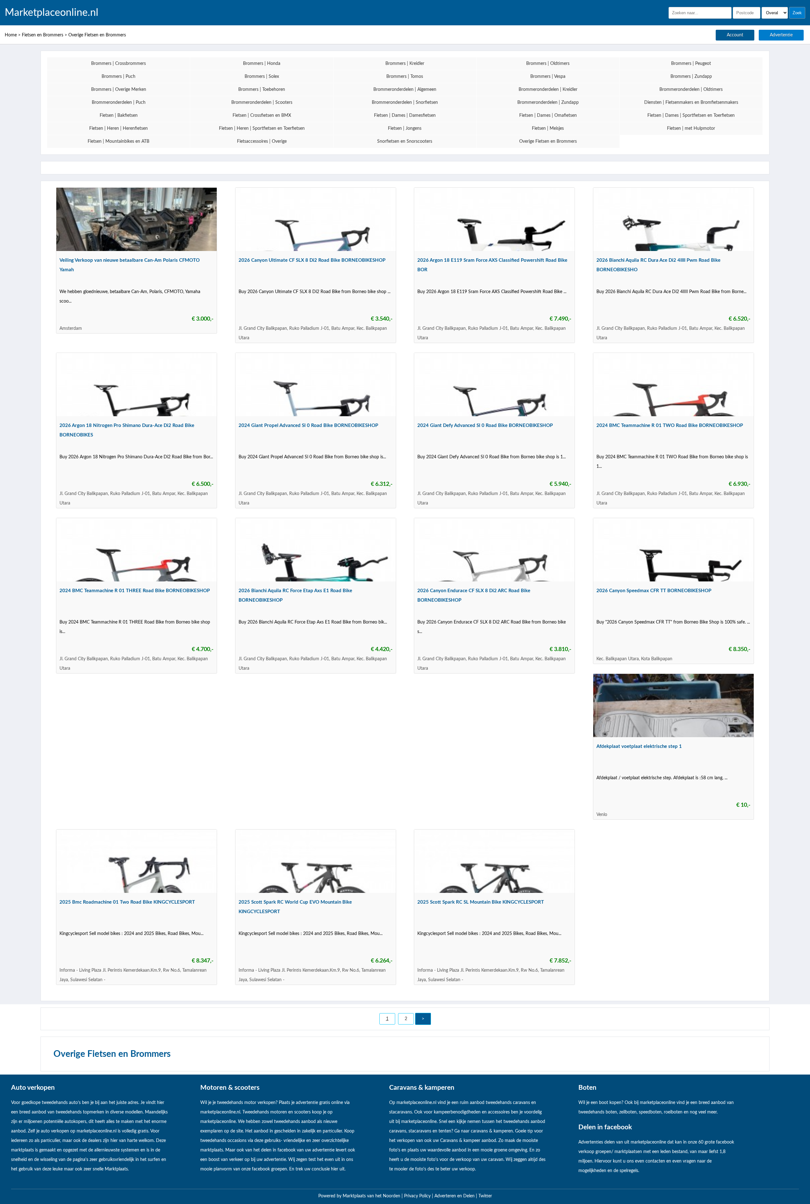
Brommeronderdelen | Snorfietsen (405, 102)
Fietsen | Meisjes (548, 128)
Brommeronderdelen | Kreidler (548, 89)
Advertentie (781, 35)
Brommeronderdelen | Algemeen (404, 89)
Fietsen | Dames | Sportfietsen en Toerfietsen (691, 115)
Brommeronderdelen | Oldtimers (691, 89)
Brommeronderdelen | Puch (119, 102)
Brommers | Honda (261, 63)
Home (11, 35)
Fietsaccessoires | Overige (262, 141)
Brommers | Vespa (547, 76)
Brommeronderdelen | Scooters (261, 102)
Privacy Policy (418, 1196)
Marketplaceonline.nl (51, 12)
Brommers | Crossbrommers (118, 63)
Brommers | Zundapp (691, 76)
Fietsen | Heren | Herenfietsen (118, 128)
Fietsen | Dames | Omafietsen (548, 115)
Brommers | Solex (262, 76)
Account (735, 35)
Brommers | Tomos (404, 76)
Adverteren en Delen (454, 1196)
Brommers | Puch (118, 76)
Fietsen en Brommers (42, 35)
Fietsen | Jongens (404, 128)
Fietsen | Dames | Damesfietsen (405, 115)
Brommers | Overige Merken (118, 89)
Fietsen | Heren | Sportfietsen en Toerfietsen (262, 128)
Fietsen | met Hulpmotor (691, 128)
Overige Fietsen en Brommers (97, 35)
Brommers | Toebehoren (261, 89)
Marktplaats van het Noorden (372, 1196)
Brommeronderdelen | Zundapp (548, 102)
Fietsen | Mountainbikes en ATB (118, 141)
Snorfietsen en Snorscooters (404, 141)
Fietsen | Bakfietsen (119, 115)
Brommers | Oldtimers (548, 63)
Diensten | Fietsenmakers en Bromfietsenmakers (691, 102)
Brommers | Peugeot (691, 63)
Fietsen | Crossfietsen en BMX (262, 115)
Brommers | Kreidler (404, 63)
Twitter (485, 1196)
